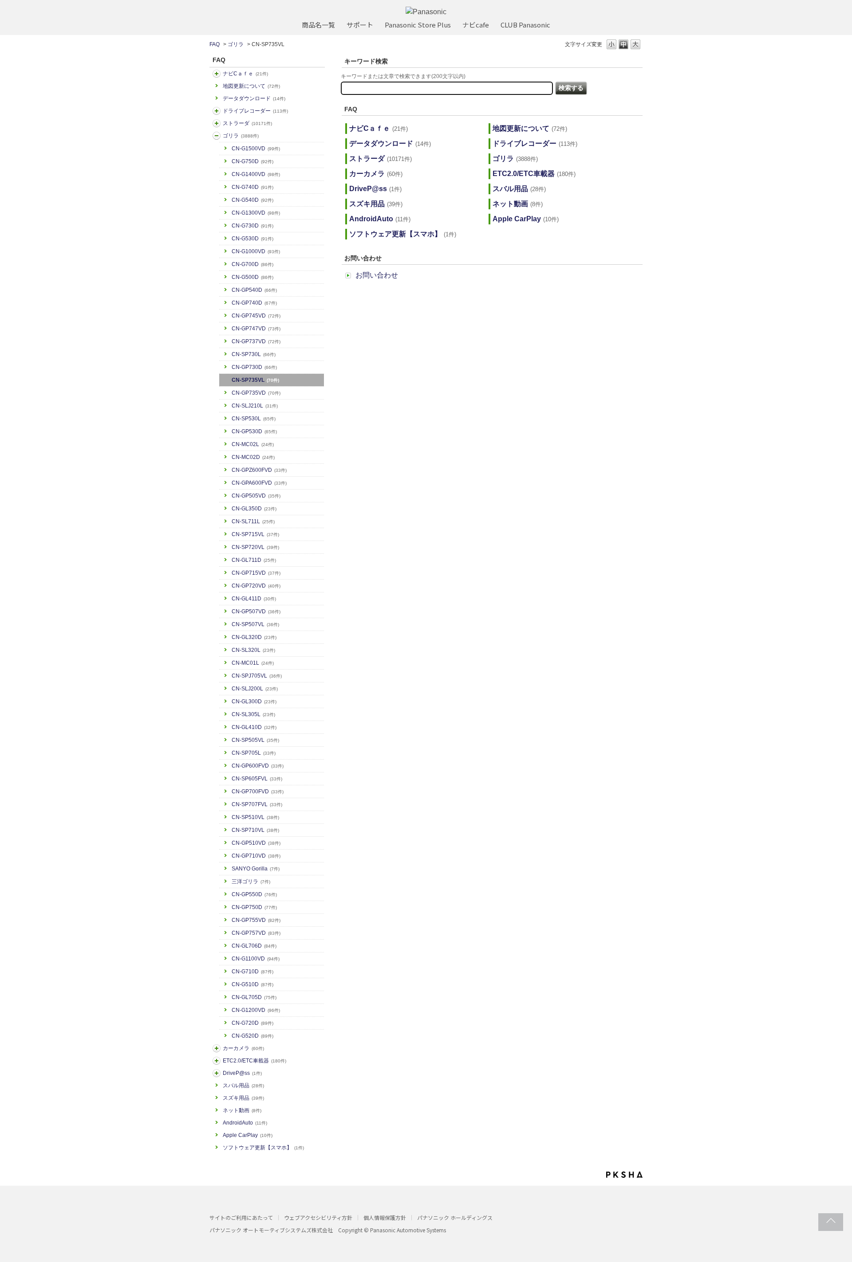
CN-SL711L (253, 521)
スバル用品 (243, 1085)
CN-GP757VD (256, 933)
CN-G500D (252, 277)
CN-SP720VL (255, 547)
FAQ (214, 44)
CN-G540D (252, 200)
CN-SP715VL (255, 534)
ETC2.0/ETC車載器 (254, 1061)
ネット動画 (242, 1110)
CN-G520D (252, 1036)
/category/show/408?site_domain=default (217, 74)
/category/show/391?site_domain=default (217, 123)
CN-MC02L (253, 444)
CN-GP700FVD (258, 791)
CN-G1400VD (256, 174)
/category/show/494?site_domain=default (217, 1048)
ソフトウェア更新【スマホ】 (263, 1147)
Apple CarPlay (247, 1135)
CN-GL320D (254, 637)
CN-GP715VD (256, 573)
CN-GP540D (254, 290)
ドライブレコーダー (255, 111)
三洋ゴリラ (251, 881)
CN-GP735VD (256, 393)
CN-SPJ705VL (257, 676)
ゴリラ (236, 44)
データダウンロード (254, 98)
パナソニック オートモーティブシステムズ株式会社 (271, 1230)
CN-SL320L (253, 650)
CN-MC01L (253, 663)
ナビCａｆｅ (245, 74)
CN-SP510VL (255, 817)
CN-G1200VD (256, 1010)
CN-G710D (252, 971)
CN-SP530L (254, 418)
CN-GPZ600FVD (259, 470)
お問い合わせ (376, 275)
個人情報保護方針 (384, 1217)
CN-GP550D (254, 894)
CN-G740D (252, 187)
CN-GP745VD (256, 316)
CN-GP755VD (256, 920)
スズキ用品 (243, 1098)
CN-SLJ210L (255, 406)
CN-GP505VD (256, 496)
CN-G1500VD (256, 148)
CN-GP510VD (256, 843)
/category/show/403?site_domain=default (217, 1073)
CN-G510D (252, 984)
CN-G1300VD (256, 213)
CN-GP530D (254, 431)
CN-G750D (252, 161)
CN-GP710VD (256, 856)
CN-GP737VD (256, 341)
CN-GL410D (254, 727)
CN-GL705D (254, 997)
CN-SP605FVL (257, 779)
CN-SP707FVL (257, 804)
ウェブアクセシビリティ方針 (318, 1217)
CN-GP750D (254, 907)
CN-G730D (252, 226)
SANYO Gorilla (256, 869)
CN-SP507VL (255, 624)
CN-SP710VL (255, 830)
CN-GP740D (254, 303)
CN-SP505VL (255, 740)
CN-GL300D (254, 701)
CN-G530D (252, 238)
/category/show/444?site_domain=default (217, 1061)
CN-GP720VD (256, 586)
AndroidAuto (245, 1123)
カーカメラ (243, 1048)
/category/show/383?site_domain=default (217, 136)
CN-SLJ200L (255, 689)
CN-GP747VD (256, 328)
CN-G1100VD (256, 959)
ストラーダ (247, 123)
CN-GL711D (254, 560)
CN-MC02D (253, 457)
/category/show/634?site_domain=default (217, 111)
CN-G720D (252, 1023)
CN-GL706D (254, 946)
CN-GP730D (254, 367)
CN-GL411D (254, 599)
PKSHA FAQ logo (624, 1174)
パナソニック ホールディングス (455, 1217)
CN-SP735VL (255, 380)
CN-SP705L (254, 753)
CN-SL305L (253, 714)
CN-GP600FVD (258, 766)
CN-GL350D (254, 509)
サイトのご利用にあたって (241, 1217)
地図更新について (251, 86)
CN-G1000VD (256, 251)
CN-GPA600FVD (259, 483)
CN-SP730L (254, 354)
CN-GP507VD (256, 611)
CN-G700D (252, 264)
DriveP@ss (242, 1073)
